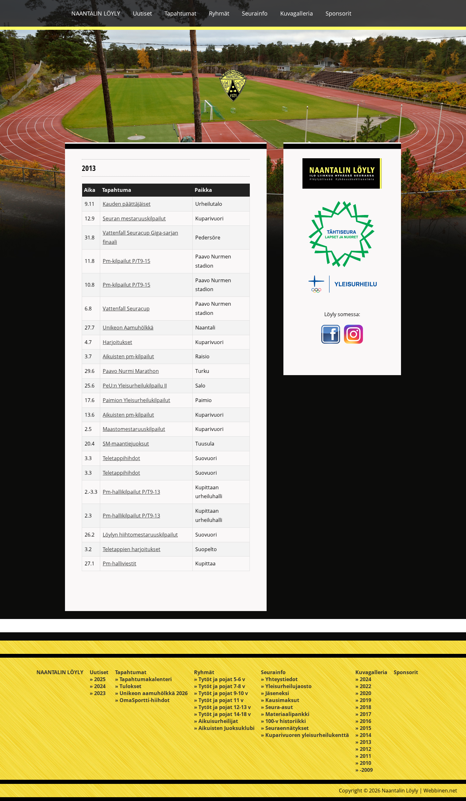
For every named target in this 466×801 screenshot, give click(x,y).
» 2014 (363, 735)
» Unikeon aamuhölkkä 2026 (151, 693)
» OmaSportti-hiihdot (142, 700)
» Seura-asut (277, 707)
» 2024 (98, 686)
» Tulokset (128, 686)
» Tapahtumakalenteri (143, 679)
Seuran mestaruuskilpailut (134, 218)
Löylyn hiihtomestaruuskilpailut (140, 534)
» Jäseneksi (275, 693)
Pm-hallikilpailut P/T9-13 (131, 491)
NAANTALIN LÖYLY (95, 13)
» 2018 (363, 707)
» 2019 (363, 700)
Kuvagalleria (296, 13)
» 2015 (363, 728)
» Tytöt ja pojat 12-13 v (222, 707)
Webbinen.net (440, 790)
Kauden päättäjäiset (127, 203)
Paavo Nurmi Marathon (131, 371)
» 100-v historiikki (283, 721)
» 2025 (98, 679)
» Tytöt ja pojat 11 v (218, 700)
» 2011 (363, 755)
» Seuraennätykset (285, 728)
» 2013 (363, 742)
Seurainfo (255, 13)
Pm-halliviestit (119, 563)
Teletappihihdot (121, 458)
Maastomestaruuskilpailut (134, 429)
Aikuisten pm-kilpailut (128, 356)
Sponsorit (338, 13)
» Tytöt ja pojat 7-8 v (219, 686)
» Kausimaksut (280, 700)
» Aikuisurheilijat (216, 721)
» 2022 (363, 686)
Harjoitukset (117, 342)
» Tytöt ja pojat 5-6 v (219, 679)
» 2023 (98, 693)
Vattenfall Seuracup (126, 308)
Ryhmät (219, 13)
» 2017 (363, 714)
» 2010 (363, 762)
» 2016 (363, 721)
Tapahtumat (180, 13)
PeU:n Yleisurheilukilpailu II (135, 385)
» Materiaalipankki (285, 714)
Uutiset (142, 13)
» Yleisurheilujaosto (286, 686)
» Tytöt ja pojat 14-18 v (222, 714)
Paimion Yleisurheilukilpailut (136, 400)
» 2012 (363, 749)
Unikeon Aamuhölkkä (128, 327)
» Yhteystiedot (279, 679)
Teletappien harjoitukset (131, 549)
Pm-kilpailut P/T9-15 (126, 260)
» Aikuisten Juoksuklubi (224, 728)
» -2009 (364, 769)
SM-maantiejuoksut (126, 443)
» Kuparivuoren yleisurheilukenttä (305, 735)
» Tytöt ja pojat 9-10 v (221, 693)
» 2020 (363, 693)
